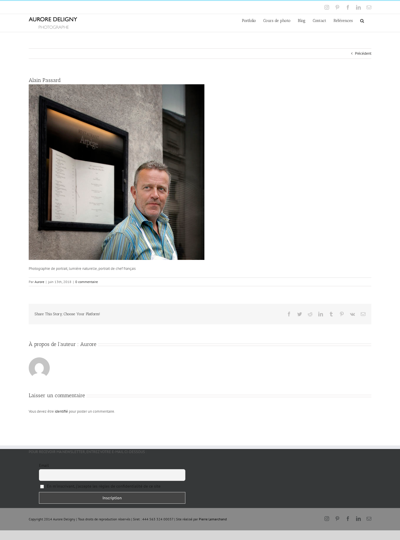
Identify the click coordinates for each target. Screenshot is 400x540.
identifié (61, 411)
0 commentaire (86, 282)
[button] (362, 20)
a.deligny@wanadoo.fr (79, 7)
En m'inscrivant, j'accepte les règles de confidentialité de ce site (103, 486)
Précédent (363, 53)
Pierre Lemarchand (213, 519)
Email (44, 465)
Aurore (39, 282)
